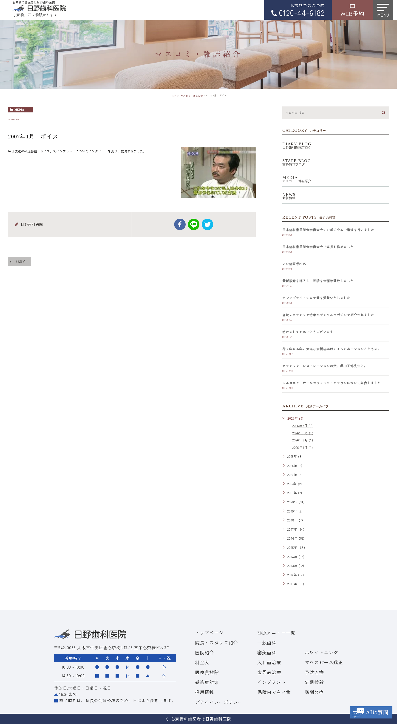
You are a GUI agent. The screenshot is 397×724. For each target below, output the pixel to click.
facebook (180, 224)
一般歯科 (266, 642)
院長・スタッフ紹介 (216, 642)
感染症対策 (207, 682)
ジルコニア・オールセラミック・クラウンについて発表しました (331, 383)
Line (193, 224)
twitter (207, 224)
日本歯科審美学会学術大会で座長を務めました (318, 246)
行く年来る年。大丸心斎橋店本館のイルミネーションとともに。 (331, 348)
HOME (174, 95)
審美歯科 (266, 652)
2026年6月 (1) (302, 433)
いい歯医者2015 (294, 263)
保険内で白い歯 (274, 692)
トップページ (209, 632)
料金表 (202, 662)
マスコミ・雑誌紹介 (192, 95)
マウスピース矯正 (324, 662)
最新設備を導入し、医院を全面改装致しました (318, 280)
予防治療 (314, 672)
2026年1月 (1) (302, 447)
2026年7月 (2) (302, 425)
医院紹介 (204, 652)
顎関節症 (314, 692)
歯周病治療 (269, 672)
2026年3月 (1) (302, 440)
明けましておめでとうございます (307, 331)
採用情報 (204, 692)
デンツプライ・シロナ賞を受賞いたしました (316, 297)
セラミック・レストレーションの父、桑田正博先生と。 (324, 365)
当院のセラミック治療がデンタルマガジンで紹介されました (328, 314)
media (19, 109)
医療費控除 (207, 672)
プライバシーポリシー (219, 702)
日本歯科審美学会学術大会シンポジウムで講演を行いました (328, 229)
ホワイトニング (321, 652)
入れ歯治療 (269, 662)
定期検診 (314, 682)
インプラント (271, 682)
